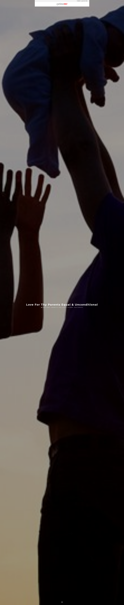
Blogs (64, 307)
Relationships (78, 307)
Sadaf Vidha (46, 307)
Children (70, 307)
